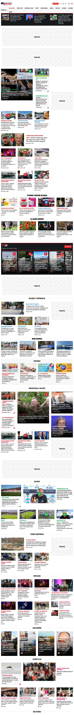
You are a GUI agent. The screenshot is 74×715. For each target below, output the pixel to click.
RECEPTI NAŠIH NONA (43, 698)
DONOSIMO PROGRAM (6, 326)
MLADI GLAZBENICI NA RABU (8, 589)
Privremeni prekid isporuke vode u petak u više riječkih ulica (24, 124)
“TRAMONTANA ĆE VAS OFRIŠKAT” (59, 593)
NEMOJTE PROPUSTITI (64, 602)
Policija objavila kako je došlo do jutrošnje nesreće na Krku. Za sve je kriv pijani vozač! (24, 566)
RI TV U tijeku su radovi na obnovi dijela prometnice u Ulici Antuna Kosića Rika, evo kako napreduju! (24, 265)
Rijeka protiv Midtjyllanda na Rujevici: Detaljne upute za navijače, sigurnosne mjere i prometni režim (27, 524)
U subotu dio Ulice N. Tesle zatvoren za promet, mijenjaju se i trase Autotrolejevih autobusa (37, 307)
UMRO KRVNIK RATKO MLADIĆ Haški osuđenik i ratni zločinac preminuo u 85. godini (25, 186)
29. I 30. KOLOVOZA (43, 373)
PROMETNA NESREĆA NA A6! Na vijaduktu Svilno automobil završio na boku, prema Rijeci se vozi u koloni (42, 163)
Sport (36, 8)
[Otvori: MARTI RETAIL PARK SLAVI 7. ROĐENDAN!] (46, 367)
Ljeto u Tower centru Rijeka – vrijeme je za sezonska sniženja (9, 211)
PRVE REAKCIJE (22, 158)
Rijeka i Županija (37, 298)
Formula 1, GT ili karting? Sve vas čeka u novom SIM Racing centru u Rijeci (45, 211)
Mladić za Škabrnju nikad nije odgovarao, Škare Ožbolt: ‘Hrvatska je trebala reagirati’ (36, 139)
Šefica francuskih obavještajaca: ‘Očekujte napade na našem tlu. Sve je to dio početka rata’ (62, 431)
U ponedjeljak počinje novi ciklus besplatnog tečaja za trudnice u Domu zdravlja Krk (41, 330)
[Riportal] (6, 3)
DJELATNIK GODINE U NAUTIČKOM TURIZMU (56, 258)
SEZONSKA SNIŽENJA (61, 373)
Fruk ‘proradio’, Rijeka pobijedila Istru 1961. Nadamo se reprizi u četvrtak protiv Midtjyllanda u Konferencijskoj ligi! (46, 523)
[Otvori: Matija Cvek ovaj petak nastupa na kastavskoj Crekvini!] (54, 604)
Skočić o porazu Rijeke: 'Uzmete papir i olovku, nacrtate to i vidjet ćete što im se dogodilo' (8, 234)
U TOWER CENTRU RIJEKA (44, 208)
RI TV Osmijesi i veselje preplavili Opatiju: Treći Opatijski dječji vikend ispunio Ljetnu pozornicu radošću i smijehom (9, 264)
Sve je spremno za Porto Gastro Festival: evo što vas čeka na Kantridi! (41, 125)
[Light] (61, 4)
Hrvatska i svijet (29, 8)
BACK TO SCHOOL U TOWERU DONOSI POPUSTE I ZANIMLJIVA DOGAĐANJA (9, 379)
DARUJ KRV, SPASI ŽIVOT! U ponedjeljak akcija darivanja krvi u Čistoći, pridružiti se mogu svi (17, 17)
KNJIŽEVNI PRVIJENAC (25, 698)
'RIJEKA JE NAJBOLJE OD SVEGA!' (10, 89)
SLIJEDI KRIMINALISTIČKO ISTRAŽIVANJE (7, 180)
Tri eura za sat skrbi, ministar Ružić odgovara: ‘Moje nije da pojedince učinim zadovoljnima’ (40, 17)
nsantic (26, 653)
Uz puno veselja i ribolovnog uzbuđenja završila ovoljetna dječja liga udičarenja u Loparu (9, 353)
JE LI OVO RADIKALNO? (6, 158)
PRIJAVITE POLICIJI (39, 180)
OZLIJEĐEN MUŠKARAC (40, 562)
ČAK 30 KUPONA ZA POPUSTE (27, 208)
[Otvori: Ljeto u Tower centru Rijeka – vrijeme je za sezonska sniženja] (9, 202)
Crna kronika (44, 8)
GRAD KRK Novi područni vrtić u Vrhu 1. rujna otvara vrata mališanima (24, 330)
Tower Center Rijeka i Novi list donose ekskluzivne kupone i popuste (27, 211)
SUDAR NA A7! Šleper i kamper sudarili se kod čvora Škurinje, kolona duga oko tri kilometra (36, 543)
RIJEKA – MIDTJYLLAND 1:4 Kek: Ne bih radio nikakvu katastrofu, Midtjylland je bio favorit (41, 101)
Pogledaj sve (68, 246)
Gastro (40, 706)
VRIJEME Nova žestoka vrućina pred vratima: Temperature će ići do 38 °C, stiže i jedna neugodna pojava (8, 125)
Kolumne (70, 8)
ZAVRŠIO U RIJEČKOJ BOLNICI (6, 563)
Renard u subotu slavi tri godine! (65, 672)
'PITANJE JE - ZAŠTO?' (58, 402)
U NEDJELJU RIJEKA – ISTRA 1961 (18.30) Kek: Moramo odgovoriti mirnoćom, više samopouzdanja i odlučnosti (64, 525)
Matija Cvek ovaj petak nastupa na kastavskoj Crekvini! (65, 605)
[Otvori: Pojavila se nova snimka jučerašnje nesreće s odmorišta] (42, 557)
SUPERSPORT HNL (61, 520)
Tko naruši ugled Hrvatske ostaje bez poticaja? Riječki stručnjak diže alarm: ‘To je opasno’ (8, 163)
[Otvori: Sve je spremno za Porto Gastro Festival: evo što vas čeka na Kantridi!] (42, 115)
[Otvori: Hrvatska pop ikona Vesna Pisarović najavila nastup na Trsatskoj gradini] (25, 606)
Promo (10, 12)
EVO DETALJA (38, 326)
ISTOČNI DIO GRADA (23, 121)
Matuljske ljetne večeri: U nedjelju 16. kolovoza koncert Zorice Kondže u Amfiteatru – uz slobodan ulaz (62, 596)
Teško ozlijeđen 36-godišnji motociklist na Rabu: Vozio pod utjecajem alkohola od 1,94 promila (46, 353)
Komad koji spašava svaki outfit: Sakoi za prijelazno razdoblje (64, 211)
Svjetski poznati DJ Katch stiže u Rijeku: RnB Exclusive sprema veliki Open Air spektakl (65, 703)
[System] (63, 4)
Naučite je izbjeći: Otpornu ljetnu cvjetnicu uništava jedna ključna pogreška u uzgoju (27, 234)
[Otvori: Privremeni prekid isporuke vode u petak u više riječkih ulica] (25, 115)
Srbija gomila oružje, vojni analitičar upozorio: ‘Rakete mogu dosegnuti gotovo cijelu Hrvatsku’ (62, 407)
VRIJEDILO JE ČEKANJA (23, 589)
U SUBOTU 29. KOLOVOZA (41, 589)
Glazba (20, 598)
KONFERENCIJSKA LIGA (41, 96)
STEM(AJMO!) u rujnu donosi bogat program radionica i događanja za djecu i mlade (8, 330)
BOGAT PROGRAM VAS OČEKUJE (9, 698)
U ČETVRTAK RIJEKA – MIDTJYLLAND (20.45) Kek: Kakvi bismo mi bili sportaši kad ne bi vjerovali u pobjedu (64, 494)
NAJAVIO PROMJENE (40, 441)
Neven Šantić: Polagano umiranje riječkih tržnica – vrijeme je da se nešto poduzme (9, 647)
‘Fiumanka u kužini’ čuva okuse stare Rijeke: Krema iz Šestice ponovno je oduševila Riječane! (46, 702)
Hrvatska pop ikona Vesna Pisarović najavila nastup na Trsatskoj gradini (25, 615)
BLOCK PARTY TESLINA (32, 304)
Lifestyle (57, 8)
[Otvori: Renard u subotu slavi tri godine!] (39, 672)
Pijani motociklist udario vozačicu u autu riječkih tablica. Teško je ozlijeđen (8, 568)
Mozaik (51, 8)
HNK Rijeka (61, 23)
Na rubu (64, 8)
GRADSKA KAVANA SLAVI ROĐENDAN (63, 668)
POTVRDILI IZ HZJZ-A (7, 675)
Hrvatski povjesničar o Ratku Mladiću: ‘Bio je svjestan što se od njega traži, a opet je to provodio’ (24, 163)
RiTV (5, 272)
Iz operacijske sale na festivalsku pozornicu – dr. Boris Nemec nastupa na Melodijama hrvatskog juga (66, 614)
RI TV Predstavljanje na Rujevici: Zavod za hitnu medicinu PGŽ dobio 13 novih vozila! (41, 265)
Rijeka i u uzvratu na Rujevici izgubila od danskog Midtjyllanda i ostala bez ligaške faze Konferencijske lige (42, 85)
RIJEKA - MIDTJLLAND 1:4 (41, 78)
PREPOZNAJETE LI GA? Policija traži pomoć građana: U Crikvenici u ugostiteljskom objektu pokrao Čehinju (41, 185)
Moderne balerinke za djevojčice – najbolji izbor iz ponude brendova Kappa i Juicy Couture (28, 378)
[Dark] (66, 4)
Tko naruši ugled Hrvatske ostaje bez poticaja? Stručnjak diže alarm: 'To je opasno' (64, 234)
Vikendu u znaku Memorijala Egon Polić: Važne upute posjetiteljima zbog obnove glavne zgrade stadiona (10, 502)
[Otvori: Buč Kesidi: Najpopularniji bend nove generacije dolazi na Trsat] (42, 583)
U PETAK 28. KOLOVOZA (23, 611)
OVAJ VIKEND (5, 497)
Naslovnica (12, 8)
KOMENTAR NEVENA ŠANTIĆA (7, 641)
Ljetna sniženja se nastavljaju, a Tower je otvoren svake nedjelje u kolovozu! (63, 378)
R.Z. (4, 653)
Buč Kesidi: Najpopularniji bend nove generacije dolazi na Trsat (42, 593)
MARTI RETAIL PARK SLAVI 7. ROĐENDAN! (44, 376)
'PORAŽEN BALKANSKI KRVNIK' (34, 136)
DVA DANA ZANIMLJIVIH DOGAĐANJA (8, 374)
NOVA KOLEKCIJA (24, 373)
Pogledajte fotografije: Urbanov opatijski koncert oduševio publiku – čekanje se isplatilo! (23, 594)
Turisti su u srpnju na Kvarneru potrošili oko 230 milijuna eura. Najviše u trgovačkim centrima (27, 353)
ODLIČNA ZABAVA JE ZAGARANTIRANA (62, 698)
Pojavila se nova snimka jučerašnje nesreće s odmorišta (41, 565)
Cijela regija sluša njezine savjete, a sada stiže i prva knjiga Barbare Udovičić (27, 701)
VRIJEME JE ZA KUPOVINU (7, 208)
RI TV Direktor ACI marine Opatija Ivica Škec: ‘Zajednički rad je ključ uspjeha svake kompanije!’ (56, 265)
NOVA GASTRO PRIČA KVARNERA (40, 121)
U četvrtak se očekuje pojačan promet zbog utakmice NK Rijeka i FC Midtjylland (8, 524)
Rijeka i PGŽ (20, 8)
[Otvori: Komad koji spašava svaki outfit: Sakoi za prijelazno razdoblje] (65, 202)
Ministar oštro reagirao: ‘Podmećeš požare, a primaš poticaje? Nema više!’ (41, 445)
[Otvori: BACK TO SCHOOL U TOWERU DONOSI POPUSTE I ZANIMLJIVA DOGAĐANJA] (10, 367)
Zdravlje (5, 683)
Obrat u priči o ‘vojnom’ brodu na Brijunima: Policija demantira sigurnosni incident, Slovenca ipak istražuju (7, 186)
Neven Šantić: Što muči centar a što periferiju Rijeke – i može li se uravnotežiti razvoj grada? (46, 646)
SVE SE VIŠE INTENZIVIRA (59, 426)
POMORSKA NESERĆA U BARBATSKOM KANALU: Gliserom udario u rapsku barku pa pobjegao (64, 353)
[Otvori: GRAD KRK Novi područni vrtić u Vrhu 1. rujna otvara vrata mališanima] (25, 321)
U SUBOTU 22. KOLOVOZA (41, 611)
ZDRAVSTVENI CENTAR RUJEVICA (41, 258)
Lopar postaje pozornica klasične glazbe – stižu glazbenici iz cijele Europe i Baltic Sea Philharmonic (8, 593)
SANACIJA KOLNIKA (24, 259)
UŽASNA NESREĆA (22, 562)
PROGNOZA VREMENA (6, 121)
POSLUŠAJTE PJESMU (64, 611)
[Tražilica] (69, 4)
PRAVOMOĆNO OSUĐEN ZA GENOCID (24, 180)
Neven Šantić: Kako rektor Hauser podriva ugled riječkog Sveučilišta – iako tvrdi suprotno (64, 645)
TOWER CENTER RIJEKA (62, 208)
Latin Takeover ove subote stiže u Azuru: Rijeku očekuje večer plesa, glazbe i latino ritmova (9, 702)
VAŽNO (3, 520)
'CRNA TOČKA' (38, 158)
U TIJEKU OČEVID (31, 540)
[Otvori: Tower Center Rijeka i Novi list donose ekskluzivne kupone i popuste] (28, 202)
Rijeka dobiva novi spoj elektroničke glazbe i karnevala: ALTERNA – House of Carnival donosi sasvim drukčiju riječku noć (8, 618)
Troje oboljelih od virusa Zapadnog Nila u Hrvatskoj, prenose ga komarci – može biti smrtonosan (10, 679)
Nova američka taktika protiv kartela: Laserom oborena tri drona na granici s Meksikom (46, 234)
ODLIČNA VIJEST (22, 326)
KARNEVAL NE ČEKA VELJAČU (6, 611)
